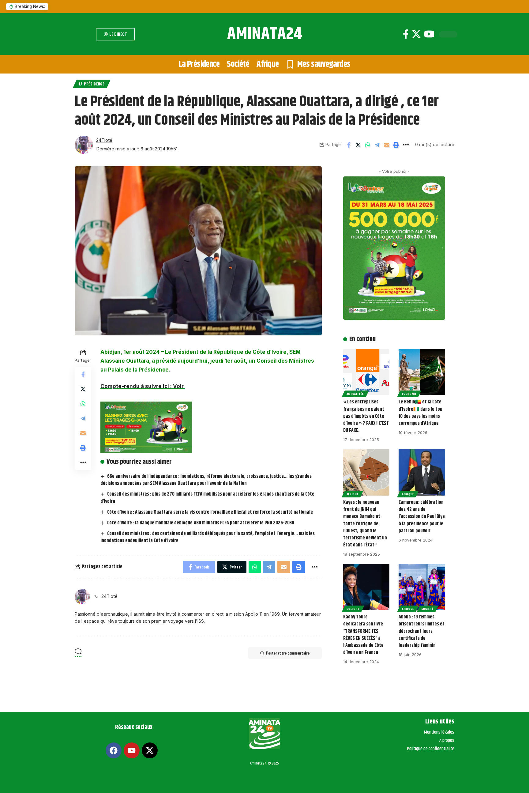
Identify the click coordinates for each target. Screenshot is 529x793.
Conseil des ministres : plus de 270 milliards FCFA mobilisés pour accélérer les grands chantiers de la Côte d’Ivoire (207, 497)
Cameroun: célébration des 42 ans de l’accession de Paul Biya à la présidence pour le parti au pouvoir (422, 517)
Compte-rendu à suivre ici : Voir (142, 386)
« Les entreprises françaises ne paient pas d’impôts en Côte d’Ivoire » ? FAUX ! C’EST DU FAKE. (366, 416)
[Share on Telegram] (377, 145)
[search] (84, 34)
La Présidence (91, 83)
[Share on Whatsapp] (367, 145)
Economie (409, 393)
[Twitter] (416, 34)
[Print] (396, 145)
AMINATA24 (264, 34)
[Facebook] (405, 34)
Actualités (355, 393)
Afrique (352, 494)
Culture (353, 608)
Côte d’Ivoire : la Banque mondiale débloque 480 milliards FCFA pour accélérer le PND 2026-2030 (200, 523)
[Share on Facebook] (348, 145)
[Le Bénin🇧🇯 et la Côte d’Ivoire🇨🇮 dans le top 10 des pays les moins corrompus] (422, 372)
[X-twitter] (150, 750)
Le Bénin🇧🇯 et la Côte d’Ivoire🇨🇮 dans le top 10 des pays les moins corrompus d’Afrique (420, 412)
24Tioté (104, 140)
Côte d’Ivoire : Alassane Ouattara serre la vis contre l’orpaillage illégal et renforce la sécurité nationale (210, 512)
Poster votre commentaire (288, 652)
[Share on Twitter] (358, 145)
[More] (405, 145)
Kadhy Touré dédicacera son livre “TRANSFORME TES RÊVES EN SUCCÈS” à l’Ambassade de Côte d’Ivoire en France (363, 634)
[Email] (386, 145)
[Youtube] (429, 34)
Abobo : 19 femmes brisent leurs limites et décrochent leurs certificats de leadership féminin (422, 631)
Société (427, 608)
